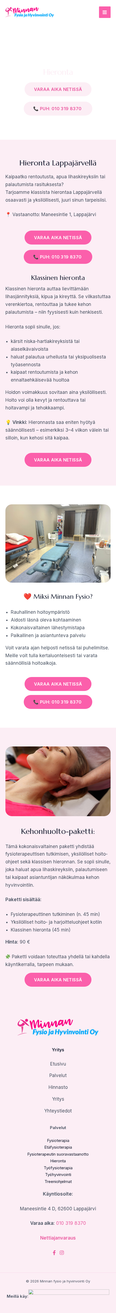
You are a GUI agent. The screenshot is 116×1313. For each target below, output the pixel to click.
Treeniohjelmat (58, 1181)
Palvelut (58, 1075)
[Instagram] (61, 1252)
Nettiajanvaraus (58, 1238)
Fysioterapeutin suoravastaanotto (58, 1154)
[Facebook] (54, 1252)
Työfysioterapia (58, 1167)
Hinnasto (58, 1087)
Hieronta (58, 1160)
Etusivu (58, 1064)
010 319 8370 (71, 1223)
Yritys (58, 1099)
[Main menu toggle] (105, 12)
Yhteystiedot (58, 1111)
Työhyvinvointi (58, 1174)
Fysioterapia (58, 1140)
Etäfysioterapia (58, 1147)
